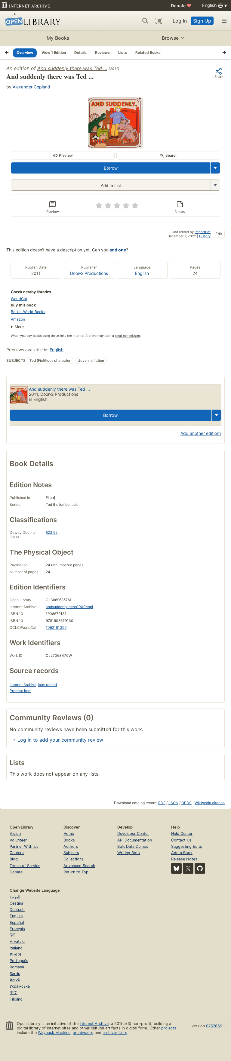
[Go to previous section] (7, 52)
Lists (122, 52)
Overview (25, 52)
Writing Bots (128, 852)
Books (69, 840)
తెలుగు (15, 980)
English (142, 273)
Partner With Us (24, 846)
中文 (13, 992)
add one (117, 249)
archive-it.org (115, 1032)
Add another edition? (200, 433)
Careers (17, 852)
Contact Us (181, 840)
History (205, 236)
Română (17, 967)
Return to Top (75, 872)
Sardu (15, 973)
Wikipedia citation (210, 803)
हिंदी (12, 935)
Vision (15, 833)
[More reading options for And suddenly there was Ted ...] (215, 185)
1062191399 (56, 627)
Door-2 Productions (89, 273)
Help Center (181, 833)
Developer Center (133, 833)
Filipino (16, 999)
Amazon (18, 319)
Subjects (71, 852)
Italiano (16, 948)
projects (168, 1028)
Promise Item (20, 690)
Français (17, 929)
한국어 (15, 954)
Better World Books (28, 311)
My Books (58, 38)
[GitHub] (200, 868)
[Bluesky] (176, 868)
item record (47, 684)
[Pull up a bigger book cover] (115, 146)
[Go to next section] (224, 52)
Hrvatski (17, 941)
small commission (127, 336)
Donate (181, 5)
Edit (219, 234)
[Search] (145, 20)
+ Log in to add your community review (58, 740)
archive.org (83, 1032)
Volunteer (18, 840)
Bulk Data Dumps (132, 846)
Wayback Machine (54, 1032)
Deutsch (17, 909)
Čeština (16, 903)
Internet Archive (23, 684)
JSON (173, 803)
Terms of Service (25, 865)
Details (80, 52)
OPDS (186, 803)
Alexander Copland (31, 86)
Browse (170, 38)
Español (17, 922)
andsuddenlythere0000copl (69, 606)
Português (19, 960)
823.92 (51, 532)
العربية (15, 897)
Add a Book (181, 852)
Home (68, 833)
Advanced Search (79, 865)
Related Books (148, 52)
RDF (161, 803)
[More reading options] (215, 168)
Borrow (111, 168)
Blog (14, 859)
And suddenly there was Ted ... (72, 68)
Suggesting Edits (186, 846)
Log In (180, 21)
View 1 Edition (54, 52)
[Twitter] (188, 868)
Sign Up (202, 21)
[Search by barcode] (159, 20)
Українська (20, 986)
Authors (70, 846)
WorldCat (19, 299)
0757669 (214, 1026)
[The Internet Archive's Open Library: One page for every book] (32, 20)
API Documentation (134, 840)
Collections (73, 859)
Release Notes (184, 859)
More (19, 326)
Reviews (102, 52)
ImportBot (203, 232)
